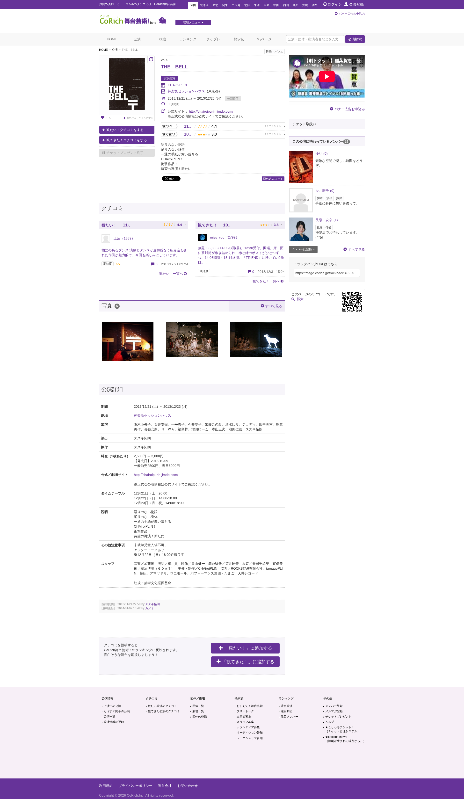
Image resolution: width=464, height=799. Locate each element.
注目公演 (286, 706)
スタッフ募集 (245, 722)
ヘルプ (329, 722)
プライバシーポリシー (135, 786)
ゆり (321, 153)
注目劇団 (286, 711)
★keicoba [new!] (345, 739)
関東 (225, 5)
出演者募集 (244, 716)
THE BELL (174, 66)
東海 (257, 5)
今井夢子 (324, 191)
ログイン (334, 4)
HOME (112, 39)
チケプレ (213, 39)
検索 (162, 39)
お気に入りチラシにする (140, 118)
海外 (315, 5)
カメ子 (149, 608)
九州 (295, 5)
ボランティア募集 (248, 727)
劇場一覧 (198, 711)
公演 (137, 39)
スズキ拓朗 (152, 604)
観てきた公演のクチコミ (164, 711)
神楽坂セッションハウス (186, 91)
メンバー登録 (334, 706)
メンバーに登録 (301, 249)
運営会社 (165, 786)
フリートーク (245, 711)
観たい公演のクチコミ (162, 706)
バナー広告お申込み (352, 13)
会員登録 (356, 4)
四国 (286, 5)
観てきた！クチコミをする (126, 140)
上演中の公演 (112, 706)
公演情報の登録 (114, 722)
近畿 (266, 5)
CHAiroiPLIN (177, 85)
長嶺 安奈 (326, 220)
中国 (276, 5)
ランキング (188, 39)
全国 (193, 5)
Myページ (264, 39)
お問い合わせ (187, 786)
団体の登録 (199, 716)
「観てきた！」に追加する (248, 661)
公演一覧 (109, 716)
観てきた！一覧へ (266, 281)
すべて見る (273, 306)
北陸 (247, 5)
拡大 (300, 299)
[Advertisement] (232, 763)
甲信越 (236, 5)
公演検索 (355, 39)
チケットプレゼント (338, 716)
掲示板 (239, 39)
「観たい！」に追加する (248, 648)
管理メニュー (192, 22)
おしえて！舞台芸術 (250, 706)
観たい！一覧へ (171, 274)
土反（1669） (124, 238)
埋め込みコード (273, 179)
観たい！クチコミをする (125, 130)
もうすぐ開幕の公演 (117, 711)
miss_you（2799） (224, 237)
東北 (215, 5)
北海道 (204, 5)
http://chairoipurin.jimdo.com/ (211, 111)
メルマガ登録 (334, 711)
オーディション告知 (250, 732)
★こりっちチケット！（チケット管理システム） (342, 729)
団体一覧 (198, 706)
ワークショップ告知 (250, 738)
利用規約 (106, 786)
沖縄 (305, 5)
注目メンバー (289, 716)
